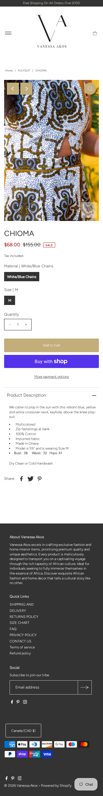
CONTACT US (20, 641)
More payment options (51, 377)
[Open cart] (94, 33)
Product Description (26, 395)
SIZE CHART (19, 623)
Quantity (11, 314)
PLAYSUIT (24, 70)
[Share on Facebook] (21, 478)
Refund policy (20, 653)
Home (9, 70)
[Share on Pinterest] (39, 478)
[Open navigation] (8, 33)
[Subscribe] (84, 687)
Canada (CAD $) (23, 731)
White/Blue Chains (21, 277)
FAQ (13, 629)
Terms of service (22, 647)
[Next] (26, 89)
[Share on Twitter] (30, 478)
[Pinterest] (18, 703)
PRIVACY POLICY (23, 635)
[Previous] (13, 89)
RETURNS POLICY (24, 617)
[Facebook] (12, 703)
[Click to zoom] (90, 89)
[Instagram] (25, 703)
